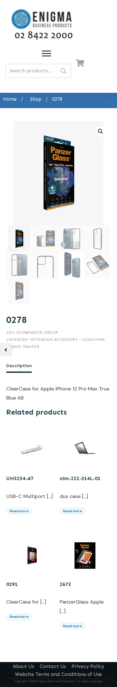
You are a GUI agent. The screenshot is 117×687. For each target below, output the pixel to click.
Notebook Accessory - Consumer (67, 339)
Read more (19, 511)
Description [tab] (19, 365)
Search (63, 70)
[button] (100, 131)
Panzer (31, 346)
